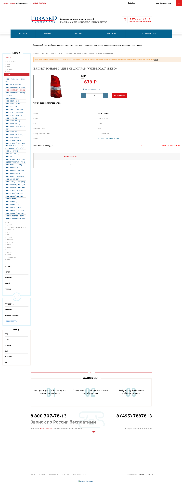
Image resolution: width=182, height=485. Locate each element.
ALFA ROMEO (11, 62)
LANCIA (9, 225)
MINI (8, 232)
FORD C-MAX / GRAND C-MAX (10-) (15, 80)
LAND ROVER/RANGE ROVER (16, 227)
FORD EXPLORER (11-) (12, 98)
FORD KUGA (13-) (11, 157)
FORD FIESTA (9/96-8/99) (14, 112)
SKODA (9, 252)
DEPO (7, 340)
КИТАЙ (7, 283)
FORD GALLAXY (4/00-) (13, 140)
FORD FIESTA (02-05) (12, 101)
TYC (6, 362)
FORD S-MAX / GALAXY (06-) (15, 182)
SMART (9, 254)
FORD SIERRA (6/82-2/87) (14, 196)
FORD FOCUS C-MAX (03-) (14, 135)
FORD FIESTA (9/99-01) (13, 115)
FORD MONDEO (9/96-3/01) (14, 176)
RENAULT (10, 242)
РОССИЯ (8, 289)
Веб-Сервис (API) (149, 34)
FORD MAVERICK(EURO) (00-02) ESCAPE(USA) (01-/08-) (15, 160)
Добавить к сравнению (91, 89)
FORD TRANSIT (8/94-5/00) (15, 207)
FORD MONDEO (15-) (12, 168)
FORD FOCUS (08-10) (12, 121)
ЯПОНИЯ (8, 266)
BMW (8, 67)
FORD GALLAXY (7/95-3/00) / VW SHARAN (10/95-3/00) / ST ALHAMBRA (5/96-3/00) (15, 145)
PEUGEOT (10, 237)
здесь (156, 59)
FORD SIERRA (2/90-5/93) (14, 190)
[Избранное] (179, 5)
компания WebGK (146, 474)
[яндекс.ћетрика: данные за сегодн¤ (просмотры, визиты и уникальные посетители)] (85, 481)
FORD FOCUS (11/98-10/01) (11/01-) (15, 127)
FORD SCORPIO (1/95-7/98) (15, 187)
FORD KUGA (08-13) (12, 154)
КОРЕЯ (7, 272)
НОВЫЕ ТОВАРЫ (11, 321)
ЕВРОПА (8, 57)
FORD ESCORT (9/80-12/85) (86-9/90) (15, 94)
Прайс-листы (78, 34)
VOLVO (9, 259)
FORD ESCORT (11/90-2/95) (15, 87)
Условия (47, 34)
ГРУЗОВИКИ (9, 304)
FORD (8, 74)
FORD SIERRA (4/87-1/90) (14, 193)
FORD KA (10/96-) (11, 151)
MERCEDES (10, 230)
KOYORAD (8, 357)
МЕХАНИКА (9, 310)
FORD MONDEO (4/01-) (13, 173)
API (6, 334)
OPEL (8, 235)
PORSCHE (10, 240)
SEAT (8, 250)
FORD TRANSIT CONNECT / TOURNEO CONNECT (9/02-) (15, 217)
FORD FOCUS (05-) (11, 118)
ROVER (9, 245)
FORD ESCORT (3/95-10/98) (15, 90)
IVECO (9, 222)
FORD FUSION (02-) (12, 137)
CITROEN (10, 69)
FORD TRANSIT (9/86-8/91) (15, 210)
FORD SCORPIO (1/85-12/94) (15, 185)
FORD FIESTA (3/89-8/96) (14, 109)
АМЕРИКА (8, 278)
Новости (23, 34)
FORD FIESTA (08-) (11, 107)
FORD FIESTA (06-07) (12, 104)
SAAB (9, 247)
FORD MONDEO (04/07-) (13, 165)
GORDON (8, 345)
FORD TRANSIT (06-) (12, 199)
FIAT (8, 71)
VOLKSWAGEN (11, 257)
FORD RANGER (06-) (12, 179)
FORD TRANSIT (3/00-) (13, 204)
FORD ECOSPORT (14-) (13, 84)
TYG (6, 351)
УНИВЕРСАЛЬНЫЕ (12, 315)
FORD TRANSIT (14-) (12, 202)
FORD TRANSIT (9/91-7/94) (15, 213)
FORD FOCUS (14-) (11, 132)
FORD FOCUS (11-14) (12, 124)
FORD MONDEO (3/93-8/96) (14, 170)
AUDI (8, 64)
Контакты (111, 34)
